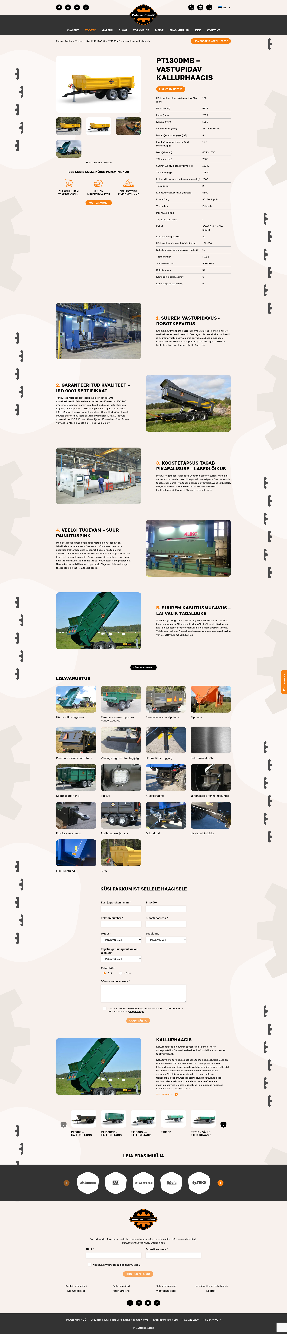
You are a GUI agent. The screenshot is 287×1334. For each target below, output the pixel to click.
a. (88, 422)
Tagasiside (141, 30)
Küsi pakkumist (98, 202)
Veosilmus (152, 933)
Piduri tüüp (108, 968)
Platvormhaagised (166, 1285)
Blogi (123, 30)
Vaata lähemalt (164, 1094)
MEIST (159, 30)
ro (196, 475)
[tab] (119, 710)
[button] (224, 7)
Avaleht (73, 30)
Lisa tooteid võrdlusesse (211, 41)
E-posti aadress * (157, 918)
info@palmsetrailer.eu (165, 1319)
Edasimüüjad (179, 30)
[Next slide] (223, 1125)
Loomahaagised (76, 1290)
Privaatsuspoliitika (143, 1327)
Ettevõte (151, 902)
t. (99, 564)
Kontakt (213, 30)
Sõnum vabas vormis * (115, 981)
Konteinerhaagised (76, 1285)
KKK (198, 30)
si (85, 422)
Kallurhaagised (121, 1285)
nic (198, 475)
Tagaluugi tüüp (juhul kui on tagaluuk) (119, 950)
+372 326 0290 (190, 1319)
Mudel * (106, 933)
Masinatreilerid (121, 1290)
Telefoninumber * (112, 918)
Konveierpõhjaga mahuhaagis (211, 1285)
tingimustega (136, 1011)
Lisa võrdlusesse (170, 89)
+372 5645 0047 (212, 1319)
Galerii (107, 30)
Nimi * (90, 1249)
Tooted (90, 30)
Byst (192, 475)
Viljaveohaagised (166, 1290)
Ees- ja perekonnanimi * (116, 902)
